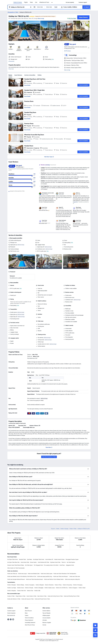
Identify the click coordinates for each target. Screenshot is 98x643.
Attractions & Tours (44, 2)
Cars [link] (36, 2)
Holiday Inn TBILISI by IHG (19, 16)
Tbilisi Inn (63, 562)
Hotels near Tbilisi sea (12, 573)
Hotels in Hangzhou (11, 590)
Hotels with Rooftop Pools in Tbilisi (71, 596)
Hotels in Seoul (20, 587)
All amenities (11, 61)
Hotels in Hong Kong (67, 584)
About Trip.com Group (30, 624)
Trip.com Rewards (46, 613)
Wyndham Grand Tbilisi (55, 562)
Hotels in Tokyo (58, 584)
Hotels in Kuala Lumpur (50, 587)
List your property (46, 617)
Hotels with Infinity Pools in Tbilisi (55, 596)
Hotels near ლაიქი (22, 573)
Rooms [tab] (10, 75)
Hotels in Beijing (20, 584)
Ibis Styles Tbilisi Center (12, 559)
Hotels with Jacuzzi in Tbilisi (27, 599)
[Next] (89, 261)
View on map (67, 70)
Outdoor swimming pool (15, 240)
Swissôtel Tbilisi (22, 559)
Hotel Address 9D (49, 559)
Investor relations (46, 610)
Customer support (11, 610)
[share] (95, 630)
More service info (11, 615)
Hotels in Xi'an (30, 590)
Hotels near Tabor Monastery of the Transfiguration (65, 573)
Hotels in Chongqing (77, 584)
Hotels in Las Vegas (11, 587)
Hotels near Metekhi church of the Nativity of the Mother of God (21, 576)
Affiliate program (46, 615)
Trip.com (53, 528)
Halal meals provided (42, 290)
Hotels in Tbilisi (73, 528)
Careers (26, 615)
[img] (24, 31)
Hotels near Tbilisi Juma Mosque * (60, 576)
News (26, 613)
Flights (26, 2)
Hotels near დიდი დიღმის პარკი (44, 576)
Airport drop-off (40, 246)
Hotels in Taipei (82, 587)
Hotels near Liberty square (46, 573)
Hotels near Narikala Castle (34, 573)
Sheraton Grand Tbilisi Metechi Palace (15, 565)
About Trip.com (28, 610)
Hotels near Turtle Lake (75, 576)
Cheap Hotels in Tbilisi (20, 596)
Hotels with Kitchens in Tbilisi (13, 599)
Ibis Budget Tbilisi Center (38, 559)
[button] (52, 2)
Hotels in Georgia (64, 528)
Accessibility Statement (30, 622)
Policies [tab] (40, 75)
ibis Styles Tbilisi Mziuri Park (13, 562)
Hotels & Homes (17, 2)
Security (44, 624)
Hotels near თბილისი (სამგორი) (72, 579)
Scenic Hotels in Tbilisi (31, 596)
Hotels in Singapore (73, 587)
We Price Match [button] (72, 18)
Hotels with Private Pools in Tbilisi (42, 599)
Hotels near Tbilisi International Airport (34, 579)
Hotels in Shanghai (11, 584)
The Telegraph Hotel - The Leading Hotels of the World (46, 565)
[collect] (95, 625)
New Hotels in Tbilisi (41, 596)
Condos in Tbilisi (10, 596)
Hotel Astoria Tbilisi (25, 562)
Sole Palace (29, 559)
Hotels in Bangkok (40, 584)
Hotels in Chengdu (29, 587)
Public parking (67, 242)
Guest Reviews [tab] (18, 75)
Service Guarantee (11, 613)
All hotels (45, 620)
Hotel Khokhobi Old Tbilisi (43, 562)
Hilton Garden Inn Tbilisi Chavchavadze (15, 568)
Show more (11, 68)
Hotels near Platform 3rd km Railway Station (54, 579)
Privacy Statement (29, 620)
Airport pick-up (13, 244)
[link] (69, 2)
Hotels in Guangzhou (30, 584)
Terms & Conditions (29, 617)
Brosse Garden (33, 562)
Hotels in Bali (37, 590)
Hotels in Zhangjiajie (38, 587)
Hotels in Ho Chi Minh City (62, 587)
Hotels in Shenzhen (49, 584)
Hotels (57, 528)
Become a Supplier (47, 622)
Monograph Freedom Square (72, 559)
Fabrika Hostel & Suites (59, 559)
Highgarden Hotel (70, 565)
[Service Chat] (95, 635)
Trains (31, 2)
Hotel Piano (62, 565)
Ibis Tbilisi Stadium (71, 562)
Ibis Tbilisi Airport (29, 565)
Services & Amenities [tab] (29, 75)
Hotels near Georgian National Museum (16, 579)
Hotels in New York (21, 590)
